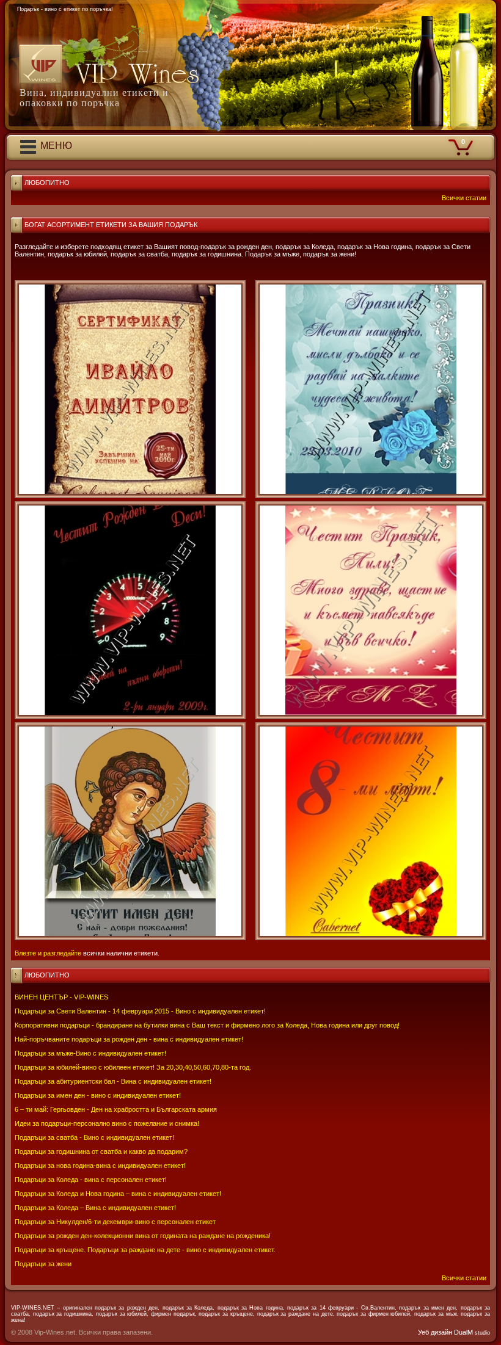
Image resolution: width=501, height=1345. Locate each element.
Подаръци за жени (43, 1263)
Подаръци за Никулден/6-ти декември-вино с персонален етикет (115, 1221)
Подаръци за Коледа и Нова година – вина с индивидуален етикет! (118, 1193)
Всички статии (464, 1278)
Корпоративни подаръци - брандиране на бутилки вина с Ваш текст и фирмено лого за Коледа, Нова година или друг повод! (207, 1025)
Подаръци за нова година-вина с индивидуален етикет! (100, 1165)
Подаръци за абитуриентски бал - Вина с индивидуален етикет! (113, 1081)
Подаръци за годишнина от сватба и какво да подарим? (101, 1151)
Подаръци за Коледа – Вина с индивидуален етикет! (95, 1207)
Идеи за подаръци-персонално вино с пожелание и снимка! (107, 1123)
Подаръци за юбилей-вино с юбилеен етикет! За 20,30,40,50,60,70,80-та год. (133, 1067)
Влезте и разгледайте (48, 953)
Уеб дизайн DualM (454, 1332)
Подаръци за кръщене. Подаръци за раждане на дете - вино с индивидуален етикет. (145, 1249)
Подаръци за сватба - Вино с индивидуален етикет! (94, 1137)
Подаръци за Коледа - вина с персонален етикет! (91, 1179)
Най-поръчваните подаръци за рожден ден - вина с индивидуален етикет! (129, 1039)
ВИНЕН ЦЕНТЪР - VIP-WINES (61, 997)
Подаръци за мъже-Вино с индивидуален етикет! (90, 1053)
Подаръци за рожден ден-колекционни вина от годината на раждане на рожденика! (143, 1235)
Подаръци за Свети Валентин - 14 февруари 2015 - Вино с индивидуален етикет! (140, 1011)
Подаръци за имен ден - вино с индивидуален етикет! (98, 1095)
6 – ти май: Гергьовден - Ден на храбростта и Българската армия (116, 1109)
